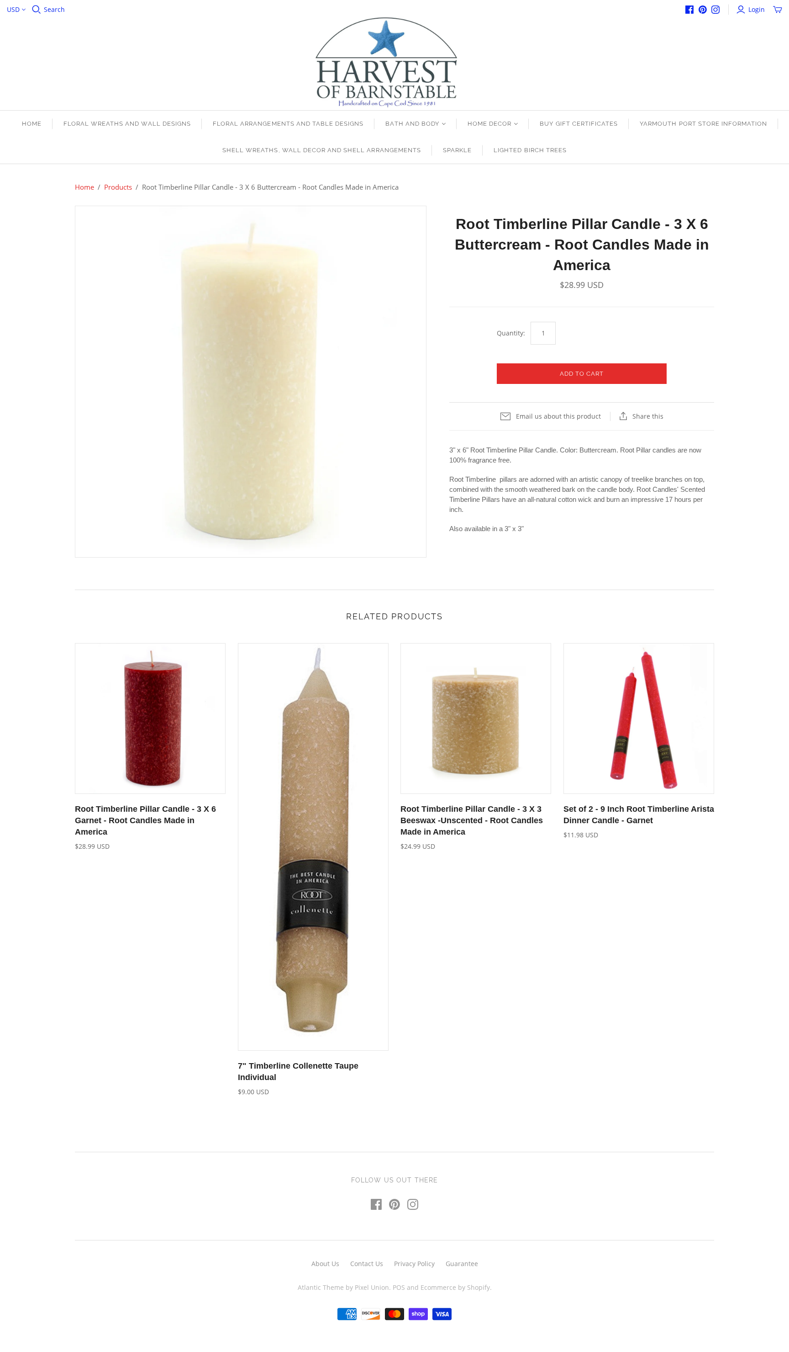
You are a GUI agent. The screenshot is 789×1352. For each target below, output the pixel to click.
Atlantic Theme (321, 1287)
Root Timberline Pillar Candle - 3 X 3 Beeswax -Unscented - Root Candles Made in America (471, 820)
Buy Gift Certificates (579, 123)
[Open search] (36, 9)
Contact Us (366, 1263)
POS (399, 1287)
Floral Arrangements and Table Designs (288, 123)
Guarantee (462, 1263)
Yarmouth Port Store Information (703, 123)
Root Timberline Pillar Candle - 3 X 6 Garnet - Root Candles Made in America (145, 820)
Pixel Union (372, 1287)
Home (32, 123)
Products (118, 187)
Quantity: (511, 333)
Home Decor (489, 123)
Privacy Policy (414, 1263)
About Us (325, 1263)
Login (756, 9)
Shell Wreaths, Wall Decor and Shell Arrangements (321, 150)
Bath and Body (412, 123)
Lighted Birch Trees (530, 150)
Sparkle (457, 150)
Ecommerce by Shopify (455, 1287)
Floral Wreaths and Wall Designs (127, 123)
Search (54, 9)
